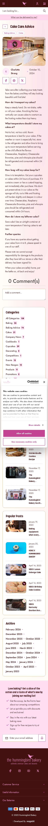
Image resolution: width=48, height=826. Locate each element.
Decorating (12, 351)
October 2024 (33, 652)
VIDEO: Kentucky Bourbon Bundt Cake (35, 607)
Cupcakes (12, 346)
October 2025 (33, 638)
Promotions (12, 374)
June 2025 (11, 648)
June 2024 (31, 657)
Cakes (21, 33)
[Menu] (3, 3)
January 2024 (26, 662)
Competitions (13, 355)
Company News (15, 337)
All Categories (15, 318)
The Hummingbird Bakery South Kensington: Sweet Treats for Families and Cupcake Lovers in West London (35, 500)
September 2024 (14, 657)
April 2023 (28, 666)
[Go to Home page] (24, 3)
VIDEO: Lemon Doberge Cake (35, 571)
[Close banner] (44, 382)
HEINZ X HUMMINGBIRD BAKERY (34, 553)
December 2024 (14, 652)
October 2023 (13, 666)
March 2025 (26, 648)
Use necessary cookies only (24, 441)
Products (12, 369)
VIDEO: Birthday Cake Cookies (35, 588)
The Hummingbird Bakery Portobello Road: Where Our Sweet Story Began (34, 478)
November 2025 (14, 638)
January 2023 (12, 671)
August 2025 (12, 643)
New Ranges (14, 365)
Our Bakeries (8, 800)
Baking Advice (9, 33)
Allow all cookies (24, 433)
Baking (11, 323)
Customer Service (11, 784)
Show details (34, 425)
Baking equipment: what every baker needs (34, 531)
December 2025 (14, 634)
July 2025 (27, 643)
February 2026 (13, 629)
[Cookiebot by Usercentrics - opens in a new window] (29, 382)
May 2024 (11, 662)
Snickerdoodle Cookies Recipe (35, 456)
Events (11, 360)
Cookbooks (12, 341)
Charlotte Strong (15, 71)
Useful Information (11, 792)
